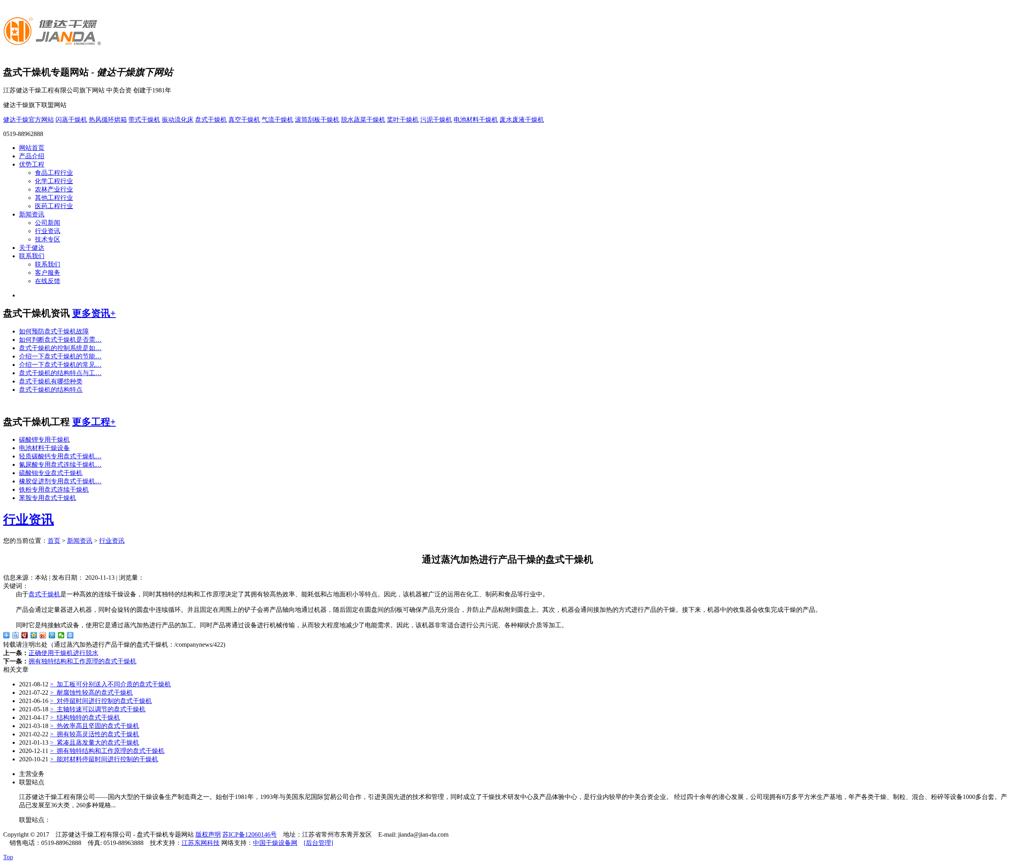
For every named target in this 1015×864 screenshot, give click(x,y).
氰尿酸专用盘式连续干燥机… (60, 464)
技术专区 (47, 239)
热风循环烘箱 (108, 119)
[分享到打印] (70, 635)
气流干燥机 (277, 119)
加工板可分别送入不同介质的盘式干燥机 (110, 684)
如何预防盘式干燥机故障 (54, 331)
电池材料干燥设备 (44, 447)
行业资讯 (47, 231)
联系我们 (31, 256)
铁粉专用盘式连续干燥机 (54, 489)
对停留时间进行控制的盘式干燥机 (101, 700)
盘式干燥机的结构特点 (50, 389)
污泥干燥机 (436, 119)
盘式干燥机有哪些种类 (50, 381)
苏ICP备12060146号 (249, 834)
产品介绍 (31, 156)
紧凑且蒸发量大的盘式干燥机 (94, 742)
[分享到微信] (61, 635)
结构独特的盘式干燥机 (85, 717)
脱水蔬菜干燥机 (363, 119)
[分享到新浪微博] (43, 635)
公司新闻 (47, 222)
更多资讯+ (94, 313)
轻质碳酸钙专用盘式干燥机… (60, 456)
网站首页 (31, 147)
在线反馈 (47, 281)
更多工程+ (94, 422)
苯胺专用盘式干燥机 (47, 497)
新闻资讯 (31, 214)
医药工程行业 (54, 206)
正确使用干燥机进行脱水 (63, 652)
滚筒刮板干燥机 (317, 119)
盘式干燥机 (211, 119)
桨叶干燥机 (403, 119)
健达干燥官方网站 (28, 119)
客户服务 (47, 272)
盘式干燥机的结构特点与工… (60, 373)
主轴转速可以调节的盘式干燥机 (98, 709)
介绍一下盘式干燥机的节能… (60, 356)
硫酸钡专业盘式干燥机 (50, 472)
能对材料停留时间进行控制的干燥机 (104, 759)
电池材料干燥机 (476, 119)
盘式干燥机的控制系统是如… (60, 348)
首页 (54, 540)
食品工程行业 (54, 172)
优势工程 (31, 164)
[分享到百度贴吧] (15, 635)
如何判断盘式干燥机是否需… (60, 339)
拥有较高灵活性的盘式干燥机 (94, 734)
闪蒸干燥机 (71, 119)
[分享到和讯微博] (24, 635)
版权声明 (208, 834)
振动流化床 (177, 119)
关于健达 (31, 247)
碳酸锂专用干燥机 (44, 439)
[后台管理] (318, 842)
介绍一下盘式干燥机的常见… (60, 364)
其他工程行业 (54, 197)
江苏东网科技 (201, 842)
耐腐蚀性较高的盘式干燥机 (91, 692)
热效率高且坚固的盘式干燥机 (94, 725)
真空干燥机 (244, 119)
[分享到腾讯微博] (52, 635)
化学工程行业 (54, 181)
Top (8, 857)
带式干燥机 (144, 119)
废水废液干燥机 (522, 119)
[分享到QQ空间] (34, 635)
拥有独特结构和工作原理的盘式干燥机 (82, 661)
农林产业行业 (54, 189)
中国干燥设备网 (275, 842)
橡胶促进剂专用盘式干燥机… (60, 481)
